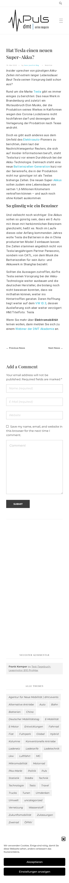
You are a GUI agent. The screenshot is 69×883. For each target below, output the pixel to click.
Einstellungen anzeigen (34, 871)
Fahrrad (54, 726)
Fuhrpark (25, 734)
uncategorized (33, 800)
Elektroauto (31, 139)
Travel (45, 785)
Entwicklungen (33, 726)
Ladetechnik (51, 748)
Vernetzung (16, 807)
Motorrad (39, 763)
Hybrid (54, 734)
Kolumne (14, 741)
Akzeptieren (35, 862)
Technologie (16, 785)
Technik (43, 778)
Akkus (57, 180)
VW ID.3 (40, 303)
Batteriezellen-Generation (32, 166)
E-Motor (14, 726)
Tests (32, 785)
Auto (42, 704)
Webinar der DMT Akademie (34, 329)
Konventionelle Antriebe (41, 741)
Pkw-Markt (15, 770)
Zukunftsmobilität (20, 815)
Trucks (13, 792)
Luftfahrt (24, 756)
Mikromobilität (18, 763)
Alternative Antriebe (21, 704)
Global (40, 734)
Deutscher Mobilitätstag (24, 719)
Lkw (11, 756)
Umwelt (14, 800)
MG (38, 756)
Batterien (15, 711)
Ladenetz (14, 748)
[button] (63, 838)
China (29, 711)
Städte (29, 778)
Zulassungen (45, 815)
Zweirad (14, 822)
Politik (32, 770)
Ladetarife (32, 748)
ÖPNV (28, 822)
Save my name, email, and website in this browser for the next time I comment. (34, 431)
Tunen (26, 792)
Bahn (54, 704)
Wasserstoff (36, 807)
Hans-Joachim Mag (31, 65)
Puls (44, 770)
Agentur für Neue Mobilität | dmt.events (33, 697)
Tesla (37, 91)
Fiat (11, 734)
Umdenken (42, 792)
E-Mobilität (52, 719)
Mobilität (48, 65)
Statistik (14, 778)
